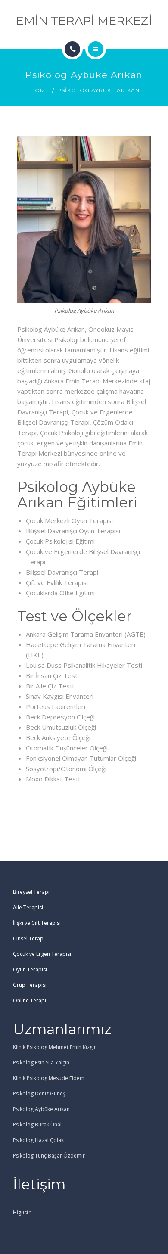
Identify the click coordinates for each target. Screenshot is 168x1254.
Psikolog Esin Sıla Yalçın (41, 1062)
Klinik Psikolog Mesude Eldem (48, 1078)
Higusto (22, 1212)
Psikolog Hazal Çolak (38, 1140)
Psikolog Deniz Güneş (39, 1093)
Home (40, 90)
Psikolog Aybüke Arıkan (41, 1109)
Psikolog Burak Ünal (37, 1124)
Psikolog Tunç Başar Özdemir (49, 1155)
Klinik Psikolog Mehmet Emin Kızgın (55, 1047)
